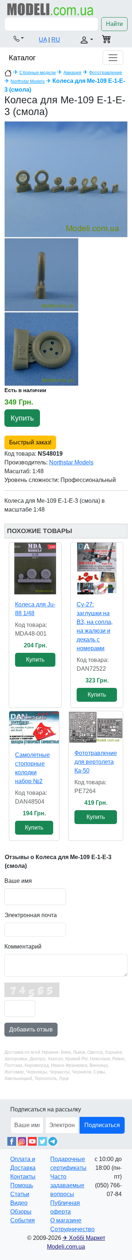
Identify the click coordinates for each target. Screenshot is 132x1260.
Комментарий (22, 946)
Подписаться (102, 1125)
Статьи (19, 1194)
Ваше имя (18, 881)
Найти (114, 24)
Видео (18, 1203)
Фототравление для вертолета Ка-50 (95, 762)
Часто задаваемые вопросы (67, 1185)
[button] (18, 38)
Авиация (72, 72)
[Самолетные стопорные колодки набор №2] (34, 728)
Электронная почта (30, 915)
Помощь (21, 1185)
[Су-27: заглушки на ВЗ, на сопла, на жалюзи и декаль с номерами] (97, 568)
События (22, 1220)
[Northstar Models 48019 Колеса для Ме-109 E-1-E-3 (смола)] (66, 179)
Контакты (23, 1176)
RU (55, 40)
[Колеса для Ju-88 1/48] (35, 568)
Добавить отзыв (31, 1029)
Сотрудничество (72, 1229)
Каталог (22, 58)
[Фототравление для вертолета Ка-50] (96, 727)
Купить (22, 418)
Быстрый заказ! (30, 442)
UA (43, 40)
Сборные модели (37, 72)
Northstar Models (28, 81)
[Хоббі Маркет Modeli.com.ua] (50, 9)
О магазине (65, 1220)
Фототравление (105, 72)
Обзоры (21, 1212)
